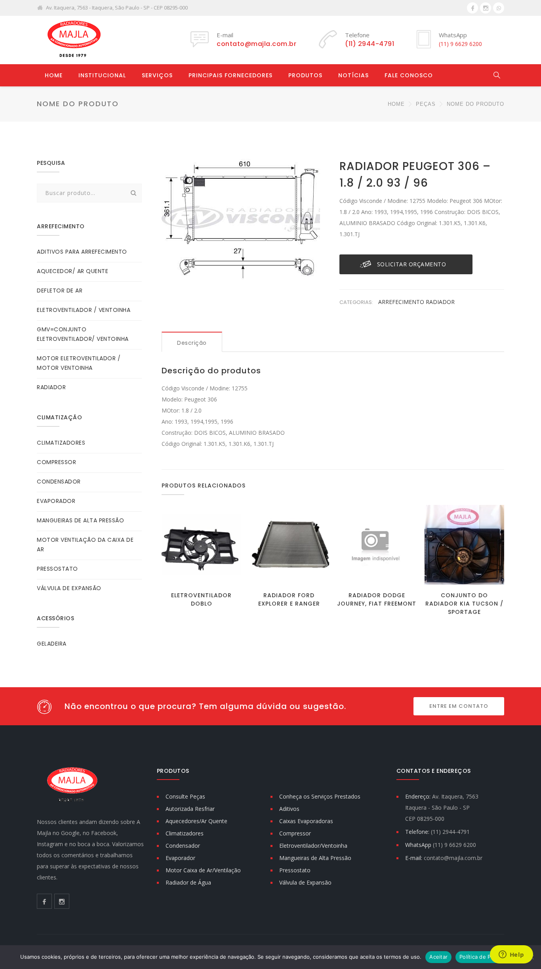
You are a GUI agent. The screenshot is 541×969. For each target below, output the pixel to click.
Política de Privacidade (488, 957)
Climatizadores (185, 833)
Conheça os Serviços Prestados (319, 796)
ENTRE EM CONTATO (458, 706)
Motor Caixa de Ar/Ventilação (203, 870)
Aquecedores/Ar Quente (196, 821)
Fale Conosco (409, 75)
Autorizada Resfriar (190, 808)
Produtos (305, 75)
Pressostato (295, 870)
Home (54, 75)
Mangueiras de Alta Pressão (315, 858)
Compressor (295, 833)
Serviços (157, 75)
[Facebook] (472, 7)
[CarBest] (72, 40)
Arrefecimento (402, 302)
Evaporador (180, 858)
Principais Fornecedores (230, 75)
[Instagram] (485, 7)
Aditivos (289, 808)
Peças (426, 104)
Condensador (183, 845)
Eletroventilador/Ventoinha (313, 845)
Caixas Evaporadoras (306, 821)
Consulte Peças (185, 796)
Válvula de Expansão (305, 882)
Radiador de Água (188, 882)
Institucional (102, 75)
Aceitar (438, 957)
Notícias (353, 75)
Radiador (440, 302)
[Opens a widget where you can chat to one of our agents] (511, 955)
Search (133, 193)
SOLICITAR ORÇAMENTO (411, 264)
